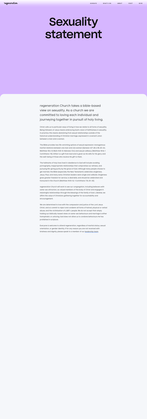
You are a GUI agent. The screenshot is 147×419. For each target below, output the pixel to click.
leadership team (91, 231)
